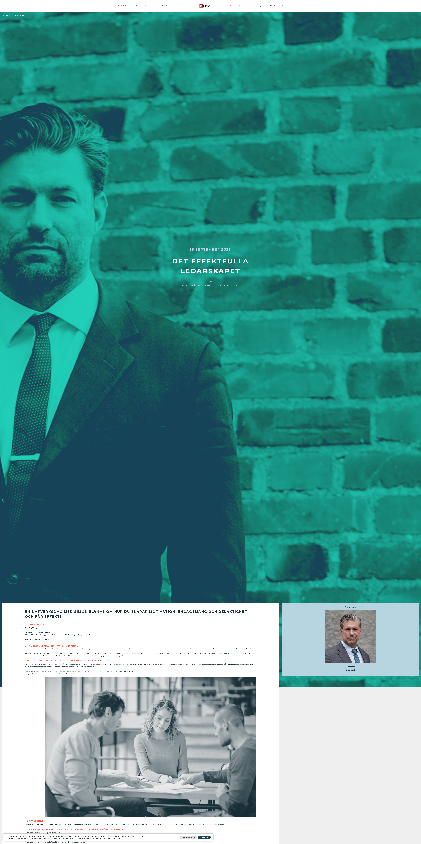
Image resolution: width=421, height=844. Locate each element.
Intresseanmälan (184, 6)
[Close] (204, 6)
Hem (3, 15)
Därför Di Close (123, 6)
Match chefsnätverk (164, 6)
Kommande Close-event (230, 6)
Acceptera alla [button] (204, 837)
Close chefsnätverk (143, 6)
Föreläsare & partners (278, 6)
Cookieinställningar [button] (188, 837)
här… (80, 674)
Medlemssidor (298, 6)
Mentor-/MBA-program (255, 6)
